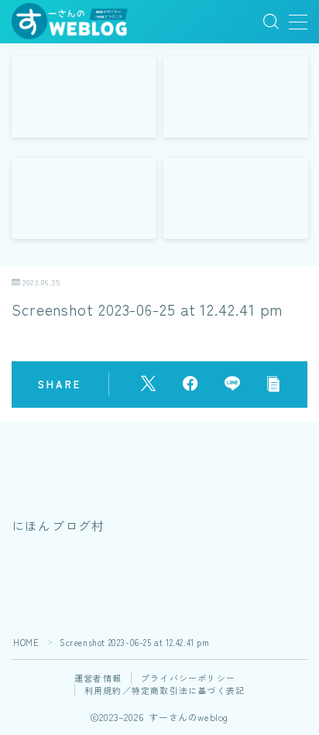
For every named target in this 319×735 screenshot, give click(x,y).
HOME (26, 642)
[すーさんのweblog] (70, 22)
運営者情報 (98, 678)
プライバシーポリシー (188, 678)
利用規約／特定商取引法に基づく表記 (164, 690)
